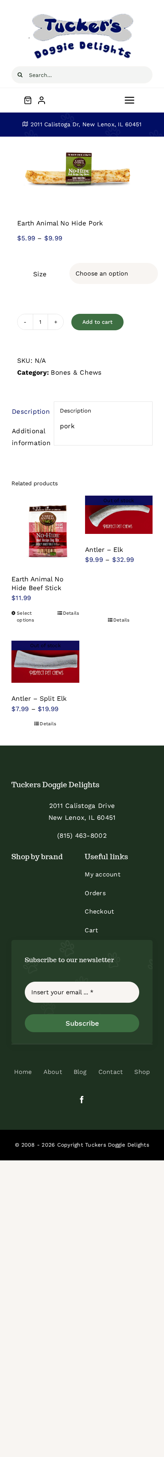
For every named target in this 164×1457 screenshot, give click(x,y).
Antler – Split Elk (39, 698)
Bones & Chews (76, 372)
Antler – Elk (104, 549)
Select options (25, 616)
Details (71, 613)
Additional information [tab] (30, 437)
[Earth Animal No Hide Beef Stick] (45, 530)
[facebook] (81, 1099)
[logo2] (82, 14)
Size (40, 274)
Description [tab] (30, 411)
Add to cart (97, 322)
